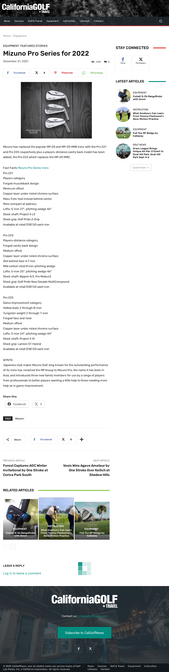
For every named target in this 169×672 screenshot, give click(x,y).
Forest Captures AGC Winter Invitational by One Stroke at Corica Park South (25, 470)
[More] (81, 439)
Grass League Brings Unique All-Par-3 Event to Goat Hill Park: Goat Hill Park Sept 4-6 (148, 153)
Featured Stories (34, 45)
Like (123, 58)
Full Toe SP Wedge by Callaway (92, 534)
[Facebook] (78, 649)
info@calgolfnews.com (92, 616)
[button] (160, 21)
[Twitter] (90, 649)
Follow (141, 58)
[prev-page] (6, 547)
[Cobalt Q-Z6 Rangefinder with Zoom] (20, 518)
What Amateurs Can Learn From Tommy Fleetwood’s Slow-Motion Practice (56, 533)
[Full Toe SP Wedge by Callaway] (92, 518)
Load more (139, 167)
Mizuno (19, 418)
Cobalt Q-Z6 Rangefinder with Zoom (20, 534)
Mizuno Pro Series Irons (33, 167)
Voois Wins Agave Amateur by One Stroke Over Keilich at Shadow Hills (86, 470)
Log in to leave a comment (22, 573)
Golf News (139, 145)
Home (7, 36)
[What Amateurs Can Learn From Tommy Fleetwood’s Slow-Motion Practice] (56, 518)
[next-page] (13, 547)
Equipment (20, 36)
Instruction (56, 526)
